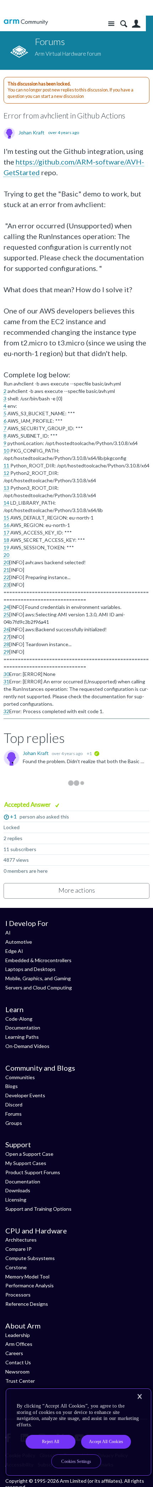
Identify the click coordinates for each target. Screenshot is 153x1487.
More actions (76, 890)
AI (8, 933)
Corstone (16, 1267)
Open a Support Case (29, 1154)
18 (6, 540)
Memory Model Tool (27, 1277)
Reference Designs (26, 1304)
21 (6, 570)
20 (6, 555)
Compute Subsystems (30, 1258)
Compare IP (18, 1249)
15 (6, 518)
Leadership (17, 1335)
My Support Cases (25, 1163)
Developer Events (25, 1095)
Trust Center (20, 1381)
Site (111, 24)
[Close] (139, 1396)
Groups (13, 1123)
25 (6, 614)
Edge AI (14, 951)
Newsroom (17, 1372)
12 (6, 473)
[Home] (26, 22)
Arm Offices (18, 1344)
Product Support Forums (32, 1172)
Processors (18, 1295)
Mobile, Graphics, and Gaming (38, 978)
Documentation (22, 1028)
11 (6, 465)
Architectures (21, 1240)
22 (6, 577)
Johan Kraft (31, 132)
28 (6, 644)
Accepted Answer (28, 804)
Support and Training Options (38, 1209)
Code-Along (18, 1019)
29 (6, 652)
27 (6, 637)
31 (6, 681)
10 (6, 451)
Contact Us (18, 1362)
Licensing (15, 1200)
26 (6, 629)
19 (6, 547)
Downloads (17, 1190)
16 (6, 525)
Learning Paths (22, 1037)
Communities (20, 1077)
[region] (78, 1432)
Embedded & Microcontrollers (38, 960)
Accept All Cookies (106, 1441)
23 (6, 585)
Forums (13, 1114)
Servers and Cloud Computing (38, 987)
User (136, 24)
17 (6, 532)
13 (6, 488)
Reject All (50, 1441)
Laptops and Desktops (30, 969)
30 (6, 674)
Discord (13, 1105)
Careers (14, 1353)
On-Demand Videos (27, 1046)
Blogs (11, 1086)
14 (6, 503)
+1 (13, 816)
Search (123, 24)
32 (6, 711)
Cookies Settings (76, 1461)
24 (6, 607)
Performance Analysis (29, 1285)
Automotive (18, 942)
